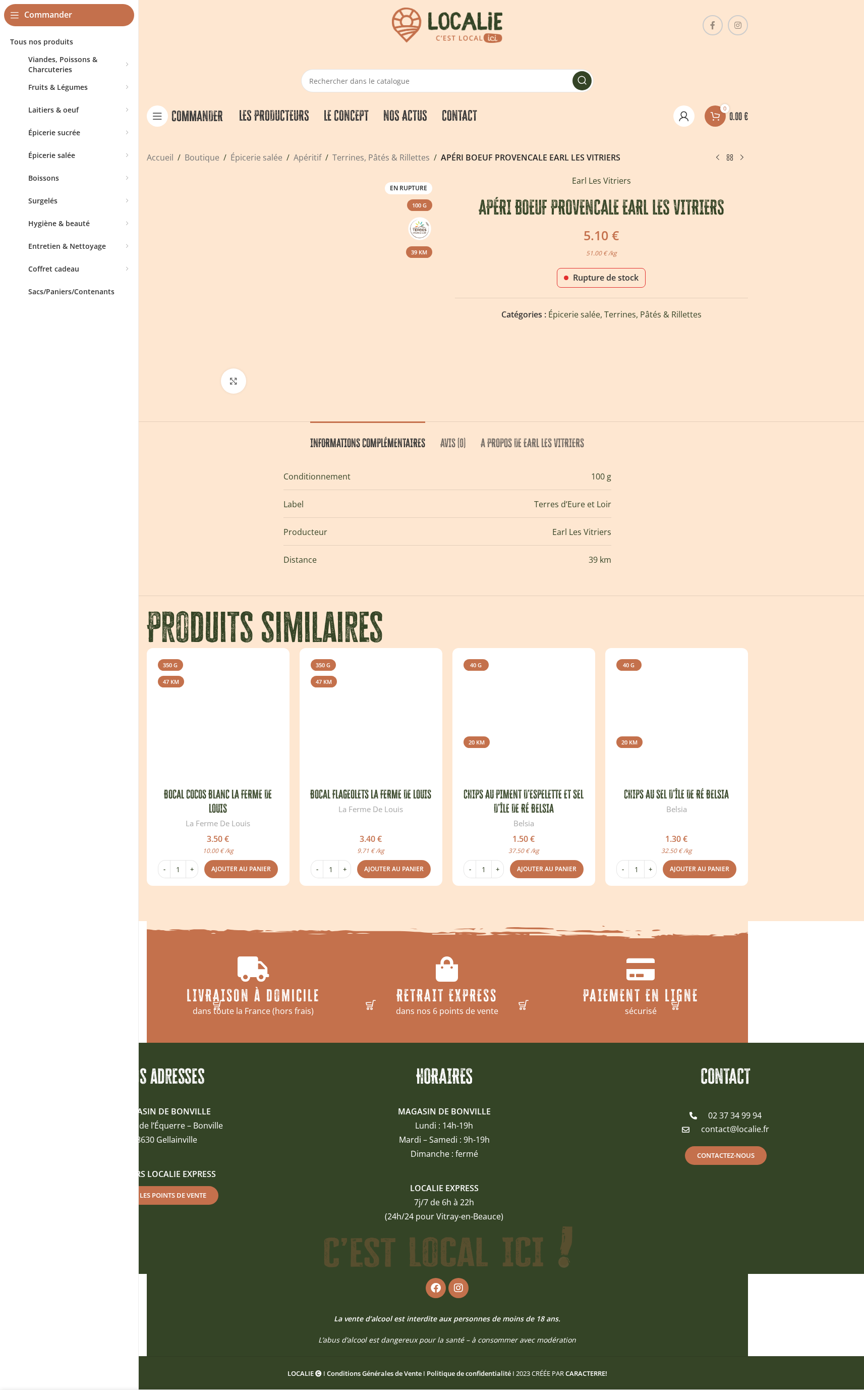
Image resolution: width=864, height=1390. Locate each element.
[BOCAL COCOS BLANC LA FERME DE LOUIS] (218, 719)
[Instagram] (458, 1288)
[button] (241, 869)
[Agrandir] (233, 381)
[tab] (367, 438)
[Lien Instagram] (738, 25)
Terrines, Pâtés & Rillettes (381, 157)
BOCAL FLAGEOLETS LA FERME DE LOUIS (370, 794)
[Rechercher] (582, 80)
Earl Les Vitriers (601, 180)
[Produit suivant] (742, 158)
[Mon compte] (684, 116)
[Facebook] (436, 1288)
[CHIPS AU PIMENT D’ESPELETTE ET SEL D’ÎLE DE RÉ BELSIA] (524, 719)
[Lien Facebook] (713, 25)
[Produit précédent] (718, 158)
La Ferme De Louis (218, 823)
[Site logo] (447, 24)
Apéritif (307, 157)
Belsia (523, 823)
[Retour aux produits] (730, 158)
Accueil (160, 157)
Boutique (202, 157)
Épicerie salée (256, 157)
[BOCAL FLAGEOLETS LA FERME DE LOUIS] (371, 719)
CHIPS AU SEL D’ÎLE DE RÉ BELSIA (676, 794)
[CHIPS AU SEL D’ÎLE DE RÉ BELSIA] (676, 719)
